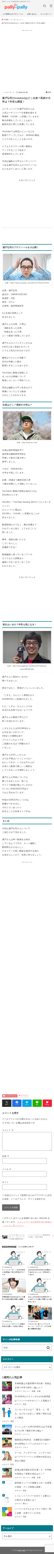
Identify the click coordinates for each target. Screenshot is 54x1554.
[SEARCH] (44, 6)
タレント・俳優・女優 (31, 1391)
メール (6, 1169)
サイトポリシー (46, 14)
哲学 (12, 1464)
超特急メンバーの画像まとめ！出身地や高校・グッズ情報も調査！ (33, 1485)
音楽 (24, 1404)
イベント (26, 1434)
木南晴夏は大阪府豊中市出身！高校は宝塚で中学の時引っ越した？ (33, 1385)
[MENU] (51, 6)
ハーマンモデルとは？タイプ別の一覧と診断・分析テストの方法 (33, 1511)
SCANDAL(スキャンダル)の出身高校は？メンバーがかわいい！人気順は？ (33, 1398)
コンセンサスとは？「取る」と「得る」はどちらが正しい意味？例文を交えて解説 (33, 1413)
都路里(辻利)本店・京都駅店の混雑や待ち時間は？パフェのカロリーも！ (32, 1441)
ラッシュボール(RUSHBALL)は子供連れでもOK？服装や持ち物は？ (33, 1428)
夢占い (25, 1504)
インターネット (8, 92)
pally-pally (22, 1550)
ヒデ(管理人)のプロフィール (13, 14)
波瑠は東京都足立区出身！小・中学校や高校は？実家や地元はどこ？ (33, 1472)
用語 (12, 1421)
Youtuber (24, 1096)
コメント (7, 1130)
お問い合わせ (32, 14)
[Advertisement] (27, 58)
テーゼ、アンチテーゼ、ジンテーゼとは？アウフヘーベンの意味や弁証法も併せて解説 (33, 1457)
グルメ (25, 1447)
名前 (5, 1156)
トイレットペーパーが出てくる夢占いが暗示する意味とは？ (33, 1498)
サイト (5, 1182)
